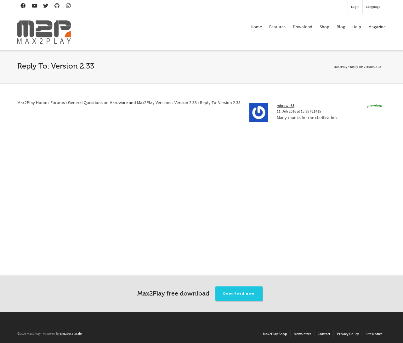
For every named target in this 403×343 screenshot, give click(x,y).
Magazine (377, 27)
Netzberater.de (71, 334)
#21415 (315, 111)
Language (373, 7)
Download (302, 27)
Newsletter (302, 334)
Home (256, 27)
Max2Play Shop (275, 334)
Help (356, 27)
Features (277, 27)
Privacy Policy (348, 334)
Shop (324, 27)
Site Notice (374, 334)
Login (355, 7)
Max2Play (340, 67)
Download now (239, 293)
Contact (324, 334)
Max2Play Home (32, 103)
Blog (341, 27)
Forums (57, 103)
